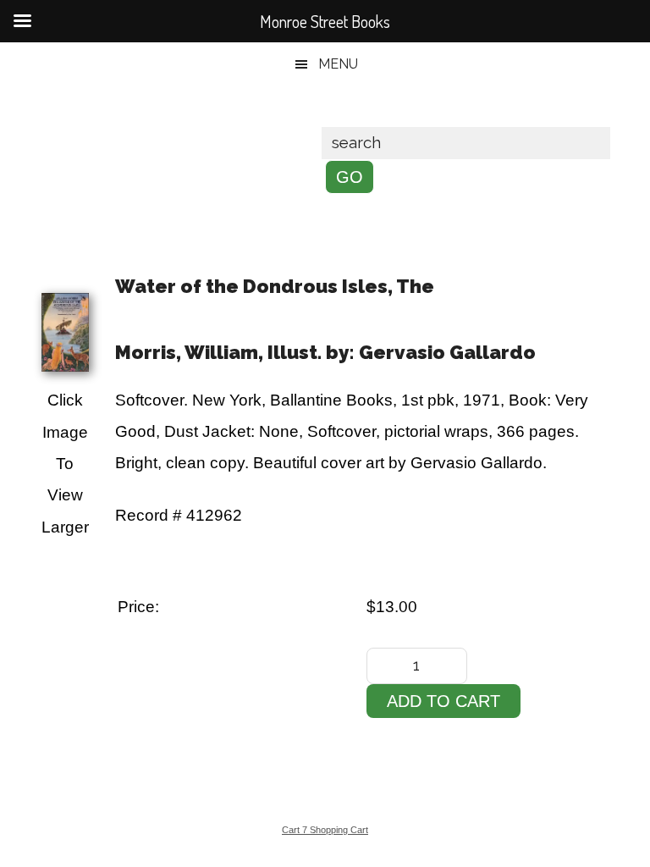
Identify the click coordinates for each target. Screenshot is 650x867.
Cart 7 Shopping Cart (325, 830)
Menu (338, 64)
